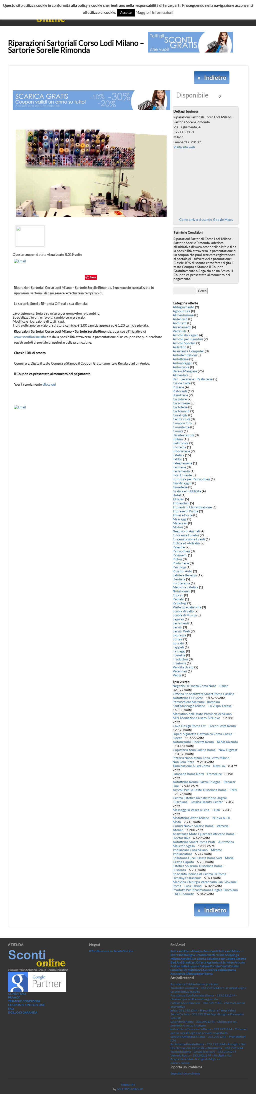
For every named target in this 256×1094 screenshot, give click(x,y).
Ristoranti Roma (181, 951)
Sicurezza (179, 635)
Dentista (179, 579)
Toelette (179, 655)
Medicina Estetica (185, 587)
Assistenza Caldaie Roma (219, 970)
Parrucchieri (181, 551)
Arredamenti (182, 327)
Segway (178, 619)
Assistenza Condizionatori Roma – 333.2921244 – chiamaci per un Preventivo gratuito (203, 997)
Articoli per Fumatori (188, 339)
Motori (178, 527)
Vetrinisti (179, 331)
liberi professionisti (205, 951)
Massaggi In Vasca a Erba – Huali (196, 810)
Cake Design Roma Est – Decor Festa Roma (204, 726)
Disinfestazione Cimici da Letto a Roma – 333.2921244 (206, 1048)
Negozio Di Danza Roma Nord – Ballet (200, 686)
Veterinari (180, 671)
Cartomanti (181, 411)
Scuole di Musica (185, 615)
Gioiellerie (180, 487)
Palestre (179, 547)
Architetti (179, 323)
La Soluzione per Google (219, 958)
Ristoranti (180, 391)
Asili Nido (179, 347)
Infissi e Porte (182, 515)
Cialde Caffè (181, 383)
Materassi (180, 523)
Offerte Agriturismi (209, 962)
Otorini (178, 595)
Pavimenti (180, 555)
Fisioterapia (181, 583)
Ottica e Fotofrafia (186, 543)
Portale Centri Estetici (224, 966)
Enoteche (179, 447)
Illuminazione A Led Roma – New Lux (199, 766)
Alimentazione (183, 315)
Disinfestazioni (183, 435)
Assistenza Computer (188, 351)
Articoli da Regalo (185, 335)
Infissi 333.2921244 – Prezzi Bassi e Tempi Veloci (203, 1010)
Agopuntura (181, 311)
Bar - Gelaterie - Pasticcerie (192, 379)
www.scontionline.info (30, 337)
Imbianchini (181, 503)
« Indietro (212, 77)
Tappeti (178, 647)
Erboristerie (181, 451)
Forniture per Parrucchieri (191, 479)
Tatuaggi (179, 651)
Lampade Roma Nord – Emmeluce (197, 774)
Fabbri (177, 459)
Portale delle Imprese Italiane (190, 966)
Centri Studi (181, 419)
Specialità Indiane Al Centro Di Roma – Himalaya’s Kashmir (201, 876)
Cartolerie (180, 407)
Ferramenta (181, 471)
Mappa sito (128, 1084)
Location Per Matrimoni (186, 970)
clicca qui (49, 384)
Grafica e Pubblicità (187, 491)
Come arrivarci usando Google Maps (206, 220)
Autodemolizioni (185, 355)
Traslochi (179, 663)
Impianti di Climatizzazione (192, 507)
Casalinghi (180, 415)
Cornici (178, 431)
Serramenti (181, 623)
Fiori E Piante (182, 475)
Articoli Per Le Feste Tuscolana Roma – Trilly (205, 790)
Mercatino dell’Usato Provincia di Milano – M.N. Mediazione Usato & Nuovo (203, 716)
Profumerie (181, 563)
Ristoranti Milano (229, 951)
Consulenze (181, 427)
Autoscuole (181, 367)
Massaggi (179, 519)
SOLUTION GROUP (130, 1089)
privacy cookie (180, 1063)
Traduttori (180, 659)
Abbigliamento (183, 307)
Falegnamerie (182, 463)
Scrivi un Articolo (233, 962)
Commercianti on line (210, 955)
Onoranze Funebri (186, 535)
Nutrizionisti (181, 591)
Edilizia (178, 439)
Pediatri (178, 599)
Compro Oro (182, 423)
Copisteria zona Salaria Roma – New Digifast (205, 750)
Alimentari (180, 375)
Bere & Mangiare (185, 371)
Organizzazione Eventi (189, 539)
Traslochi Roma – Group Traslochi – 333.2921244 (203, 1051)
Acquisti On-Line (191, 958)
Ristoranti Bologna (182, 955)
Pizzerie (178, 387)
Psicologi (179, 567)
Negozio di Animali (186, 531)
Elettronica (180, 443)
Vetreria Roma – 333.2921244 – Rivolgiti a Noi (200, 1055)
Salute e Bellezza (185, 575)
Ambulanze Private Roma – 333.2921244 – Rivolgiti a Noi (208, 1044)
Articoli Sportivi (184, 343)
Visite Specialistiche (187, 607)
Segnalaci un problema (185, 1073)
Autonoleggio (182, 363)
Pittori (177, 559)
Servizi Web (181, 631)
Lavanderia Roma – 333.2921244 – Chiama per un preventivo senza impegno (203, 1023)
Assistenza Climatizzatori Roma (191, 973)
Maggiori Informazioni (154, 12)
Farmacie (179, 467)
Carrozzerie (181, 403)
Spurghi (178, 643)
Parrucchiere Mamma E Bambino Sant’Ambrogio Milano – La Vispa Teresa (202, 704)
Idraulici (178, 499)
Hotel (177, 495)
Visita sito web (184, 147)
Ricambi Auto (182, 571)
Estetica (178, 455)
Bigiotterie (180, 395)
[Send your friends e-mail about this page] (20, 261)
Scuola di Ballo (183, 611)
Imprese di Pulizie (185, 511)
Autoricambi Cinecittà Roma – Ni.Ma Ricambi (205, 742)
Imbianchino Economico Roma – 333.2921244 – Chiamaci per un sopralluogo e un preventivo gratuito (208, 1031)
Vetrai (177, 675)
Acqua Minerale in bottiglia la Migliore (195, 1059)
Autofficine (180, 359)
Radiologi (179, 603)
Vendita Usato (183, 667)
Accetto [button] (126, 13)
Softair (177, 639)
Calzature (180, 399)
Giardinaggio (182, 483)
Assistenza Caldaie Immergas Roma (194, 984)
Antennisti (180, 319)
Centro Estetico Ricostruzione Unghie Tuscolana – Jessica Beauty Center (200, 800)
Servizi (177, 627)
